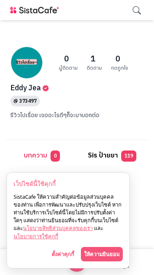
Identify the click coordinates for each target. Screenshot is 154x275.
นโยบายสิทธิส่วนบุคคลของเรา (58, 228)
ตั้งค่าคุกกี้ (63, 254)
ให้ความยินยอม (102, 254)
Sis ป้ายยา (110, 155)
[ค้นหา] (136, 10)
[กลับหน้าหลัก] (36, 10)
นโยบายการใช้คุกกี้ (36, 236)
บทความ (40, 155)
